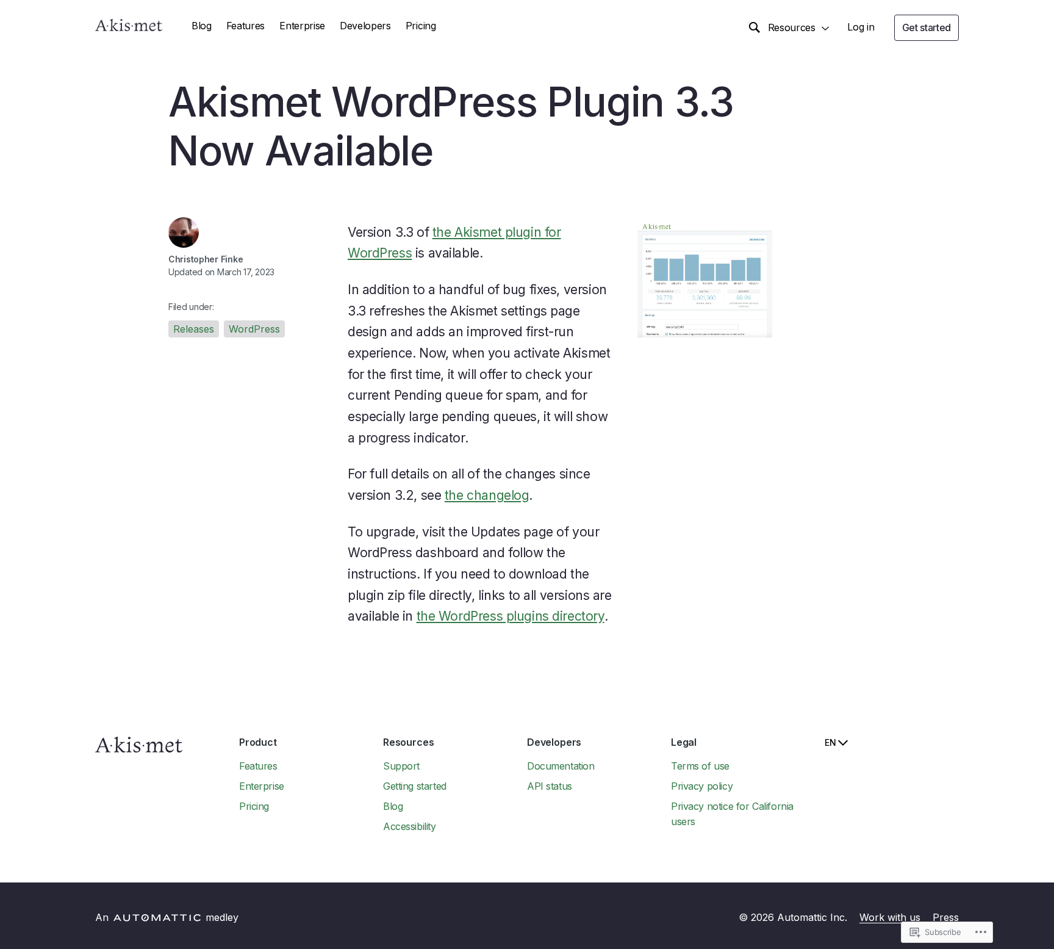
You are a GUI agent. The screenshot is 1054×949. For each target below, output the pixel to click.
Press (946, 917)
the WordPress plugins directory (510, 616)
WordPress (254, 329)
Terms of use (700, 766)
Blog (202, 26)
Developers (365, 26)
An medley (166, 917)
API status (549, 786)
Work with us (889, 917)
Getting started (414, 786)
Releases (193, 329)
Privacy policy (702, 786)
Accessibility (409, 826)
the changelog (487, 495)
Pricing (421, 26)
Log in (860, 27)
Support (401, 766)
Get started (926, 27)
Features (245, 26)
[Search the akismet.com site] (754, 28)
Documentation (561, 766)
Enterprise (302, 26)
